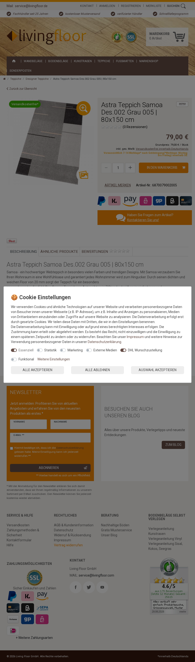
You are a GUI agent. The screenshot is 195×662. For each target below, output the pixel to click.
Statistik (50, 350)
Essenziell (26, 350)
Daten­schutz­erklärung (104, 342)
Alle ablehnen (97, 370)
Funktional (26, 359)
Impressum (135, 337)
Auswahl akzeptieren (157, 370)
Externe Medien (105, 350)
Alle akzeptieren (37, 370)
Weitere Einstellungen (53, 359)
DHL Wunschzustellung (145, 350)
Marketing (75, 350)
